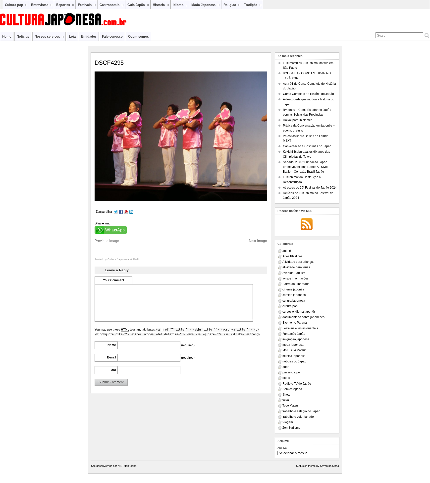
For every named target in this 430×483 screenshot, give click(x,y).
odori (285, 367)
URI (113, 370)
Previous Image (107, 241)
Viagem (287, 422)
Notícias (23, 36)
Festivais (85, 5)
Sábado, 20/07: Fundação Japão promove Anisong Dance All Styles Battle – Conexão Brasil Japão (306, 166)
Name (112, 345)
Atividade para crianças (298, 262)
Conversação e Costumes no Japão (307, 146)
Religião (229, 5)
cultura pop (290, 306)
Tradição (250, 5)
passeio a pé (291, 372)
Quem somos (138, 36)
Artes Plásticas (292, 256)
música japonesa (294, 356)
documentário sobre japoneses (303, 317)
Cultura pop (14, 5)
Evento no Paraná (294, 322)
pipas (286, 378)
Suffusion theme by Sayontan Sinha (317, 465)
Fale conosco (112, 36)
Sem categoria (292, 389)
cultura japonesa (293, 300)
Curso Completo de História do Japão (308, 94)
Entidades (89, 36)
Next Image (258, 241)
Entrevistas (39, 5)
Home (6, 36)
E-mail (111, 357)
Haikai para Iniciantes (297, 120)
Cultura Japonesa (118, 259)
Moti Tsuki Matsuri (294, 350)
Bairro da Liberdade (296, 284)
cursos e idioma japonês (299, 311)
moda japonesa (293, 344)
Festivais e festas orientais (300, 328)
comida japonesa (294, 295)
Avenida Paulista (293, 273)
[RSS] (307, 224)
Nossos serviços (47, 36)
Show (286, 394)
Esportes (63, 5)
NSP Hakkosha (127, 465)
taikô (285, 400)
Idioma (178, 5)
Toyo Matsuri (291, 405)
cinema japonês (293, 289)
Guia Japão (136, 5)
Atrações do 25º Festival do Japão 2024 (310, 187)
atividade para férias (296, 267)
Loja (72, 36)
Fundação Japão (293, 334)
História (159, 5)
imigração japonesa (295, 339)
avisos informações (295, 278)
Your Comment (113, 280)
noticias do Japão (294, 361)
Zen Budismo (291, 427)
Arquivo (282, 447)
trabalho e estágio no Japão (301, 411)
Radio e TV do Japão (296, 383)
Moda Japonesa (203, 5)
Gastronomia (109, 5)
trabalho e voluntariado (298, 416)
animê (286, 251)
